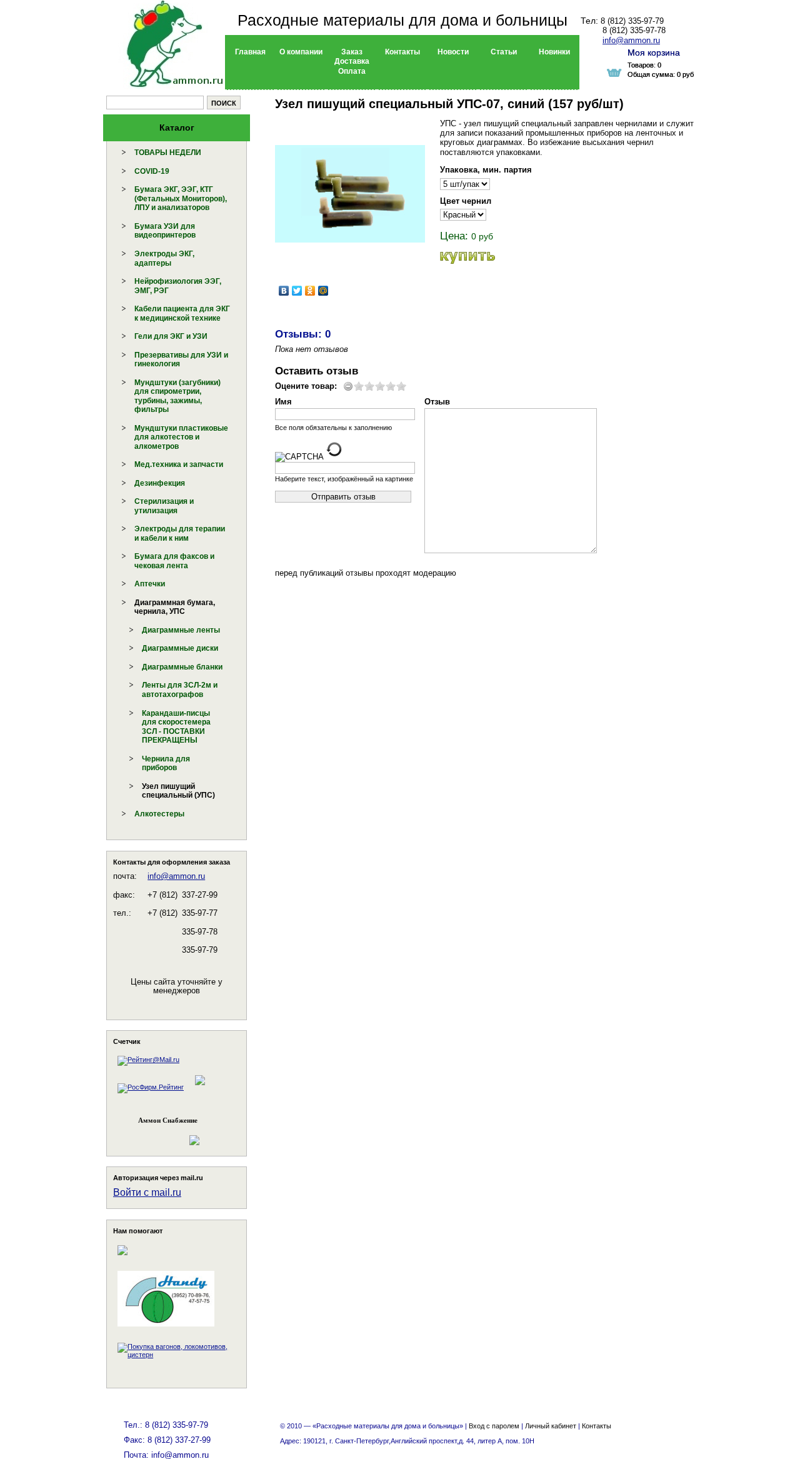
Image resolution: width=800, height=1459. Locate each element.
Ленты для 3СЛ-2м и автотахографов (180, 690)
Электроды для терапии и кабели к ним (179, 533)
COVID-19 (151, 171)
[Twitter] (297, 291)
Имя (283, 401)
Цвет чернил (465, 201)
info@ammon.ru (176, 876)
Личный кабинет (550, 1426)
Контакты (596, 1426)
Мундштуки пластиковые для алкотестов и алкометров (181, 437)
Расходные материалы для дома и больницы (403, 20)
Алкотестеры (159, 814)
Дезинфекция (159, 483)
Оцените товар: (306, 386)
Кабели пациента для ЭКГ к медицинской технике (182, 313)
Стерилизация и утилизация (164, 506)
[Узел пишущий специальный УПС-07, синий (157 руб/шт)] (350, 194)
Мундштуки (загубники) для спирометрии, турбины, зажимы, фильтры (177, 396)
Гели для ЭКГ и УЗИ (171, 336)
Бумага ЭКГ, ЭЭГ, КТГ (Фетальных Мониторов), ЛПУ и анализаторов (180, 198)
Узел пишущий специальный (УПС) (178, 791)
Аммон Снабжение (168, 1120)
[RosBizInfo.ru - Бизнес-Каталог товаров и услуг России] (159, 1134)
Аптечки (149, 583)
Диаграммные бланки (182, 667)
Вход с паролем (494, 1426)
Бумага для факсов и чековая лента (174, 561)
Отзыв (437, 401)
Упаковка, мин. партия (486, 169)
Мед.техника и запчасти (178, 464)
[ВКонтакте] (284, 291)
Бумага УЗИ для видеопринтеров (165, 231)
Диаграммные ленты (181, 630)
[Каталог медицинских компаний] (199, 1087)
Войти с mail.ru (147, 1192)
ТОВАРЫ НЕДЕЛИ (167, 152)
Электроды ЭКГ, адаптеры (164, 258)
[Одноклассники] (310, 291)
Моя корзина (654, 53)
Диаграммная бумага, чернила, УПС (174, 607)
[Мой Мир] (323, 291)
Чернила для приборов (166, 764)
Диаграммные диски (180, 648)
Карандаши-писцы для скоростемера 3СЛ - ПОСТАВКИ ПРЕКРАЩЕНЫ (176, 727)
